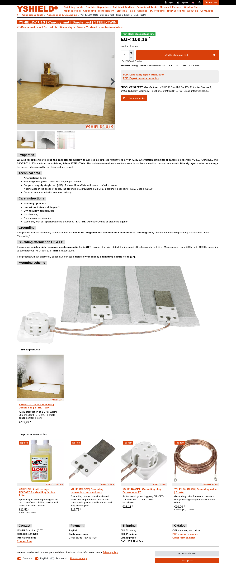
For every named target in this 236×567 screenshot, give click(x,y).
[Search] (199, 2)
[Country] (193, 2)
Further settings (78, 558)
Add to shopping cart (176, 55)
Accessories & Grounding (61, 14)
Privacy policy (110, 552)
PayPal (44, 558)
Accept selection (187, 553)
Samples (142, 10)
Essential (27, 558)
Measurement (106, 10)
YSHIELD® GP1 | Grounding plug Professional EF (141, 491)
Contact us (206, 10)
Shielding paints (73, 7)
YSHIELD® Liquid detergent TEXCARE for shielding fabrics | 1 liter (37, 492)
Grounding (89, 10)
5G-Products (157, 10)
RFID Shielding (176, 10)
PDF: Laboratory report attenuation (143, 74)
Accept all (187, 560)
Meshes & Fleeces (170, 7)
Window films (192, 7)
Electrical (122, 10)
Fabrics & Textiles (123, 7)
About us (192, 10)
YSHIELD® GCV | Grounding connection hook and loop (87, 491)
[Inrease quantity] (131, 52)
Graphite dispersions (98, 7)
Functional (61, 558)
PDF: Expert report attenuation (141, 78)
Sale (132, 10)
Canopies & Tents (146, 7)
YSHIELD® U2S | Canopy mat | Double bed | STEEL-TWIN (36, 406)
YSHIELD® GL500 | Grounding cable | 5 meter (195, 491)
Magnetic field (72, 10)
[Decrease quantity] (131, 57)
